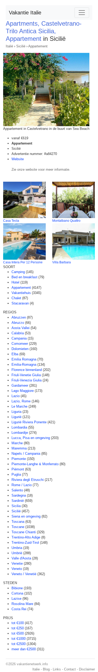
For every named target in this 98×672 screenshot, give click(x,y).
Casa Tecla (11, 221)
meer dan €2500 (23, 649)
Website (17, 159)
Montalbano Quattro (66, 221)
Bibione (17, 588)
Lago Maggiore (22, 391)
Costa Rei (18, 609)
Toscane (17, 527)
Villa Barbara (61, 262)
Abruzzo (17, 323)
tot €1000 (18, 639)
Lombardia (19, 427)
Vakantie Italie (25, 12)
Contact (70, 669)
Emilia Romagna (23, 359)
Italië (9, 46)
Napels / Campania (25, 454)
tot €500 (17, 633)
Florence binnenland (26, 370)
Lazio (15, 396)
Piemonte (18, 459)
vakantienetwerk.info (32, 664)
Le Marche (19, 406)
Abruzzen (18, 317)
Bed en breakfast (24, 277)
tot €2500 (18, 644)
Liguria (16, 412)
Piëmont (17, 469)
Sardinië (17, 501)
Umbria (16, 548)
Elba (14, 354)
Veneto (16, 569)
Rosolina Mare (22, 604)
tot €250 (17, 628)
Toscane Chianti (23, 532)
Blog (46, 669)
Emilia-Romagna (23, 364)
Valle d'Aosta (21, 558)
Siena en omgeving (26, 516)
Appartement (38, 46)
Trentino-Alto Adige (25, 537)
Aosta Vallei (20, 328)
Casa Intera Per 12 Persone (23, 262)
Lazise (16, 599)
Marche (17, 443)
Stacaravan (20, 303)
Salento (17, 490)
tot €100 (17, 623)
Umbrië (16, 553)
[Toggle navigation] (81, 12)
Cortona (17, 593)
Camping (18, 272)
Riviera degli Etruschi (27, 480)
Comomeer (19, 344)
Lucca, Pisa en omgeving (30, 438)
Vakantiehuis (21, 293)
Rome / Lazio (21, 485)
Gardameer (19, 385)
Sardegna (18, 495)
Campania (19, 338)
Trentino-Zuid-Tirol (25, 543)
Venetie (17, 563)
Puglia (16, 474)
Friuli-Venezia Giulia (26, 380)
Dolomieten (19, 349)
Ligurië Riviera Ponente (29, 422)
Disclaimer (87, 669)
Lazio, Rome (21, 401)
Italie (36, 669)
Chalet (16, 298)
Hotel (15, 282)
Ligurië (16, 417)
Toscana (17, 522)
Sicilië (20, 46)
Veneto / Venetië (23, 574)
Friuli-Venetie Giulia (26, 375)
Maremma (19, 448)
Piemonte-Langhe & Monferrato (35, 464)
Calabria (17, 333)
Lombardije (19, 433)
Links (57, 669)
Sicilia (16, 506)
